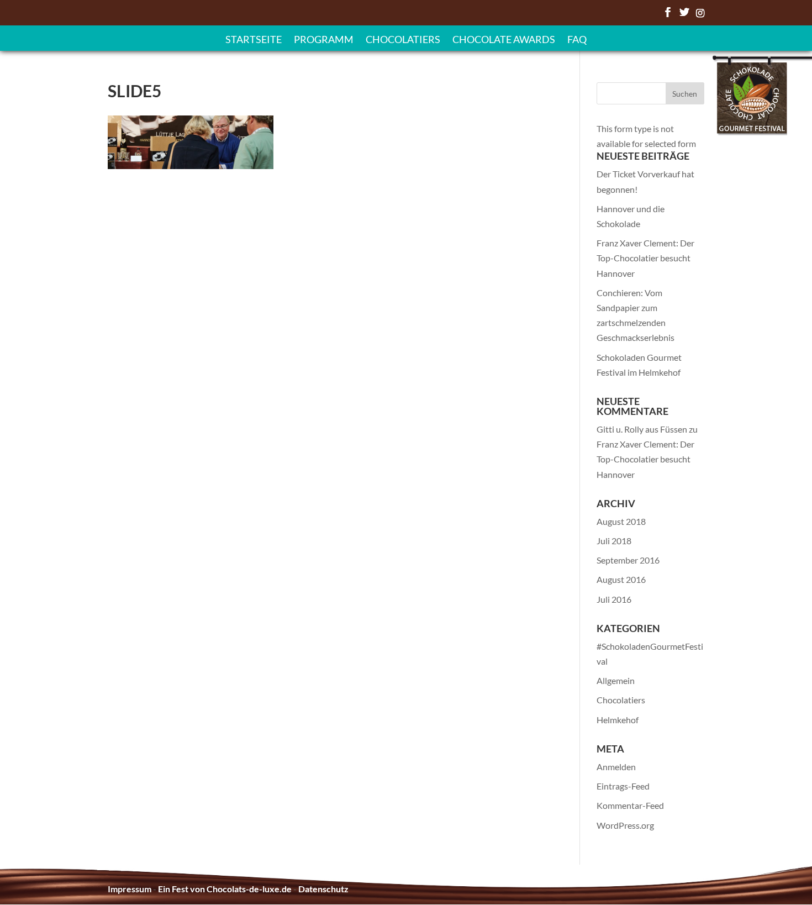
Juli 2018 (614, 540)
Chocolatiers (403, 40)
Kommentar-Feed (630, 805)
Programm (324, 40)
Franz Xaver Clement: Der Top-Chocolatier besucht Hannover (645, 258)
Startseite (253, 40)
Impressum (129, 888)
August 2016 (621, 579)
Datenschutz (323, 888)
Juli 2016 (614, 599)
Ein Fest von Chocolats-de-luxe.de (225, 888)
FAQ (577, 40)
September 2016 (628, 560)
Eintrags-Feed (623, 786)
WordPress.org (625, 825)
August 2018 (621, 521)
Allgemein (616, 680)
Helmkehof (618, 719)
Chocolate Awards (503, 40)
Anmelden (616, 766)
